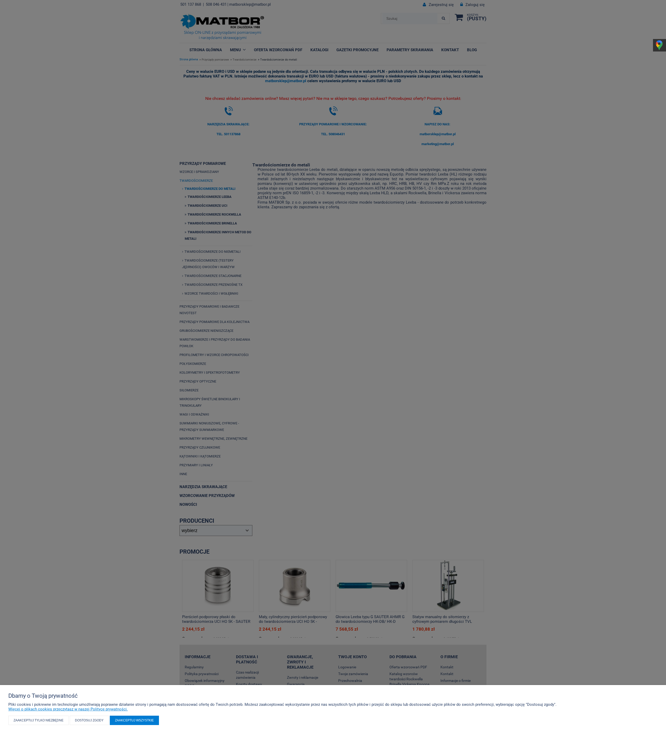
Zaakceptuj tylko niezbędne (38, 720)
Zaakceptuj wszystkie (134, 720)
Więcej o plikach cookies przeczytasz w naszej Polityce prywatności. (68, 709)
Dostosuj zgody (89, 720)
